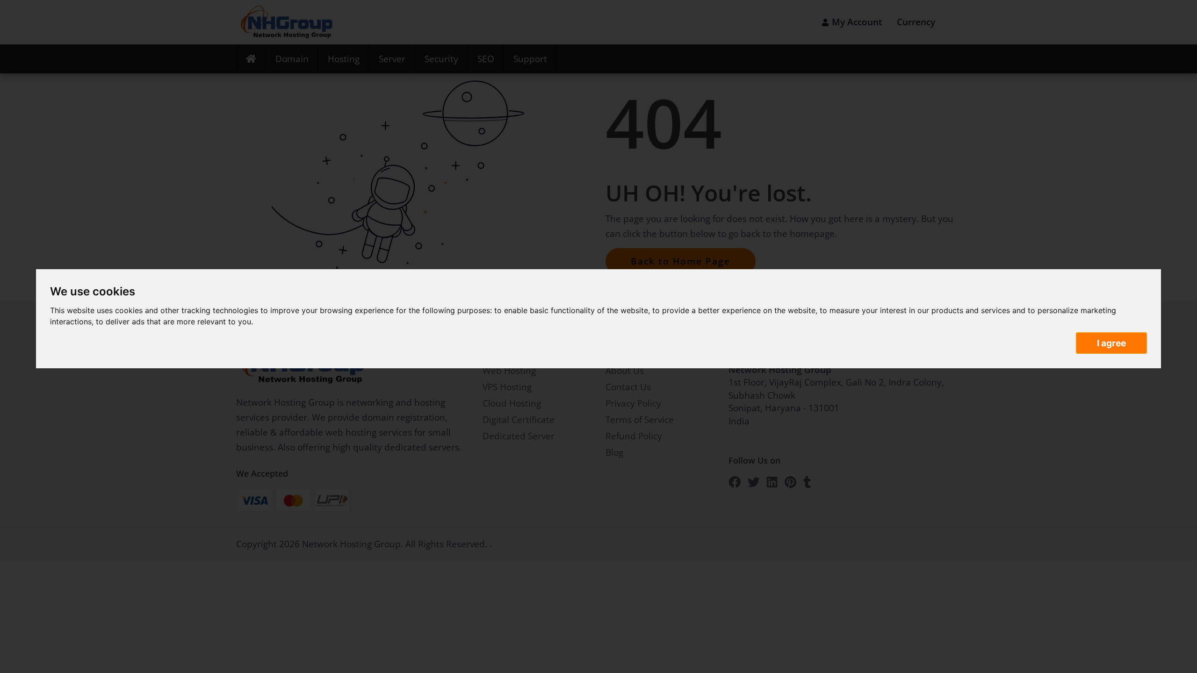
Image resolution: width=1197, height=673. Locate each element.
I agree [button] (1111, 343)
